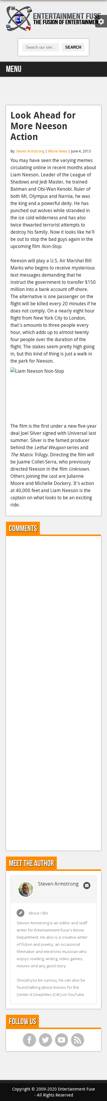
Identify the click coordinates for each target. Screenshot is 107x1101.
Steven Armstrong (30, 151)
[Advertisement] (53, 90)
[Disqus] (53, 615)
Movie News (57, 151)
